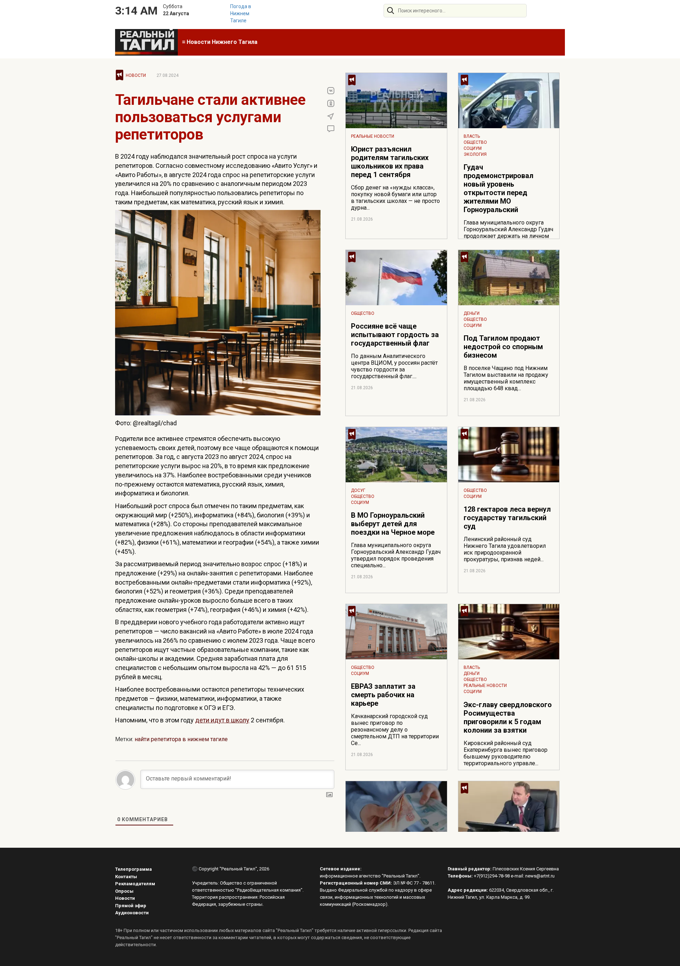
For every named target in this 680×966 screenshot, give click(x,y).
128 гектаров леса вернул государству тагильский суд (507, 517)
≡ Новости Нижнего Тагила (219, 42)
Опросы (124, 891)
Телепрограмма (133, 869)
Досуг (358, 490)
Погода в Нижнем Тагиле (240, 13)
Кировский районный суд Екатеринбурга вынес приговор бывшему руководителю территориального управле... (506, 753)
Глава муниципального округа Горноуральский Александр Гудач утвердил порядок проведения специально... (396, 555)
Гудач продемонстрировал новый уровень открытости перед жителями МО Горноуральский (498, 188)
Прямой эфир (130, 905)
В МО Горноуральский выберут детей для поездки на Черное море (393, 523)
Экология (475, 154)
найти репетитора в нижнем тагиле (181, 739)
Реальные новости (372, 136)
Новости (136, 75)
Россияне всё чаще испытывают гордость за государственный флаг (395, 334)
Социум (473, 148)
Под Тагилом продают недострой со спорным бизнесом (503, 346)
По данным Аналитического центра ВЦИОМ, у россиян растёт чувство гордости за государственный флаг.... (394, 366)
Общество (475, 142)
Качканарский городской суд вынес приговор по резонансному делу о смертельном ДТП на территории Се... (395, 729)
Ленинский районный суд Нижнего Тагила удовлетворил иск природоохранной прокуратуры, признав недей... (505, 549)
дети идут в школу (222, 720)
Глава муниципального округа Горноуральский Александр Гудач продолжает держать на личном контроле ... (508, 232)
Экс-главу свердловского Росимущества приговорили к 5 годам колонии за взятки (508, 717)
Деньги (472, 313)
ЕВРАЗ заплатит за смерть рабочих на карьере (383, 695)
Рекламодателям (135, 883)
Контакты (126, 876)
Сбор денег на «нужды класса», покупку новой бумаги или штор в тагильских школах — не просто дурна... (395, 197)
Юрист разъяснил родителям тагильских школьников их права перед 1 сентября (390, 162)
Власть (472, 136)
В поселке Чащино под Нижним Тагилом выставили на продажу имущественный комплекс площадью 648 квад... (506, 378)
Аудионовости (132, 912)
